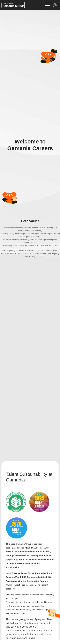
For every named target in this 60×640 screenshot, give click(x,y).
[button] (48, 5)
